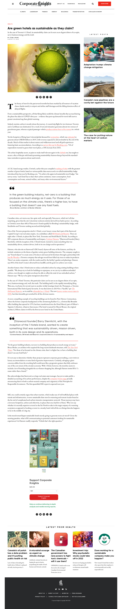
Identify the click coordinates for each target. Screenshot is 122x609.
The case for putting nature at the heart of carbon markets (98, 138)
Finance (45, 11)
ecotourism (55, 137)
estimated (71, 137)
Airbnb (62, 152)
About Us (61, 3)
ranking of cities (62, 168)
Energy (54, 11)
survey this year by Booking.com (55, 145)
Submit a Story (53, 593)
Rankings (71, 3)
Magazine (82, 3)
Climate (23, 11)
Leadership (34, 11)
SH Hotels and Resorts (60, 233)
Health (10, 24)
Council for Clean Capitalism (58, 596)
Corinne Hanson (52, 239)
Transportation (78, 11)
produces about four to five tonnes (58, 129)
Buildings (64, 11)
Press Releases (77, 593)
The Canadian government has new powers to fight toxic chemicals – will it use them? (61, 555)
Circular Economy (95, 11)
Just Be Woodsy (13, 257)
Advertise (65, 593)
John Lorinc (14, 37)
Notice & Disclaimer (78, 596)
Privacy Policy (40, 596)
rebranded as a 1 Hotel (41, 291)
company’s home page (58, 378)
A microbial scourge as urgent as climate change (39, 553)
